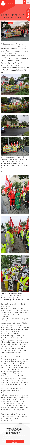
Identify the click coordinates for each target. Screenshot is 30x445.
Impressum (8, 436)
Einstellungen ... (10, 438)
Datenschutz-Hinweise (18, 436)
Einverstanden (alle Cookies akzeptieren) (15, 441)
